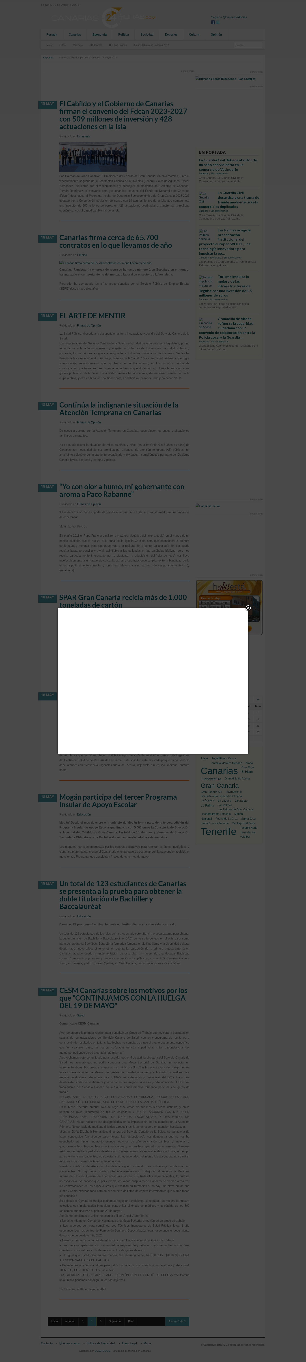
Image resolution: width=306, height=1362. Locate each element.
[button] (248, 608)
